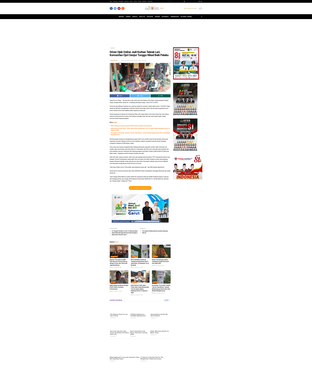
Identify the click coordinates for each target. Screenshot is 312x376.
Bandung (127, 1)
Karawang (115, 1)
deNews (128, 16)
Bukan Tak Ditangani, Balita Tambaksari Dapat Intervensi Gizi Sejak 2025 (160, 261)
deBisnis (157, 16)
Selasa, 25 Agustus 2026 (159, 293)
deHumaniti (165, 16)
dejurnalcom (114, 60)
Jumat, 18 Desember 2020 (127, 60)
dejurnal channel (186, 16)
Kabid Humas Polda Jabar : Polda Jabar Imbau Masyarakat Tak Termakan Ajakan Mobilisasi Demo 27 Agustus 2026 (140, 289)
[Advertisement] (156, 33)
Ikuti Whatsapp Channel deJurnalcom (140, 188)
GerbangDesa (175, 16)
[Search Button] (184, 1)
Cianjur (135, 1)
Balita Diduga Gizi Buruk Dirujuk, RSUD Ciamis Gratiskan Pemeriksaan (131, 126)
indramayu (150, 1)
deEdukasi (150, 16)
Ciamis (131, 1)
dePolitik (142, 16)
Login (201, 1)
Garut (111, 1)
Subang (139, 1)
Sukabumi (144, 1)
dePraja (134, 16)
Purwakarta (121, 1)
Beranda (121, 16)
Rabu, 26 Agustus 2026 (116, 267)
